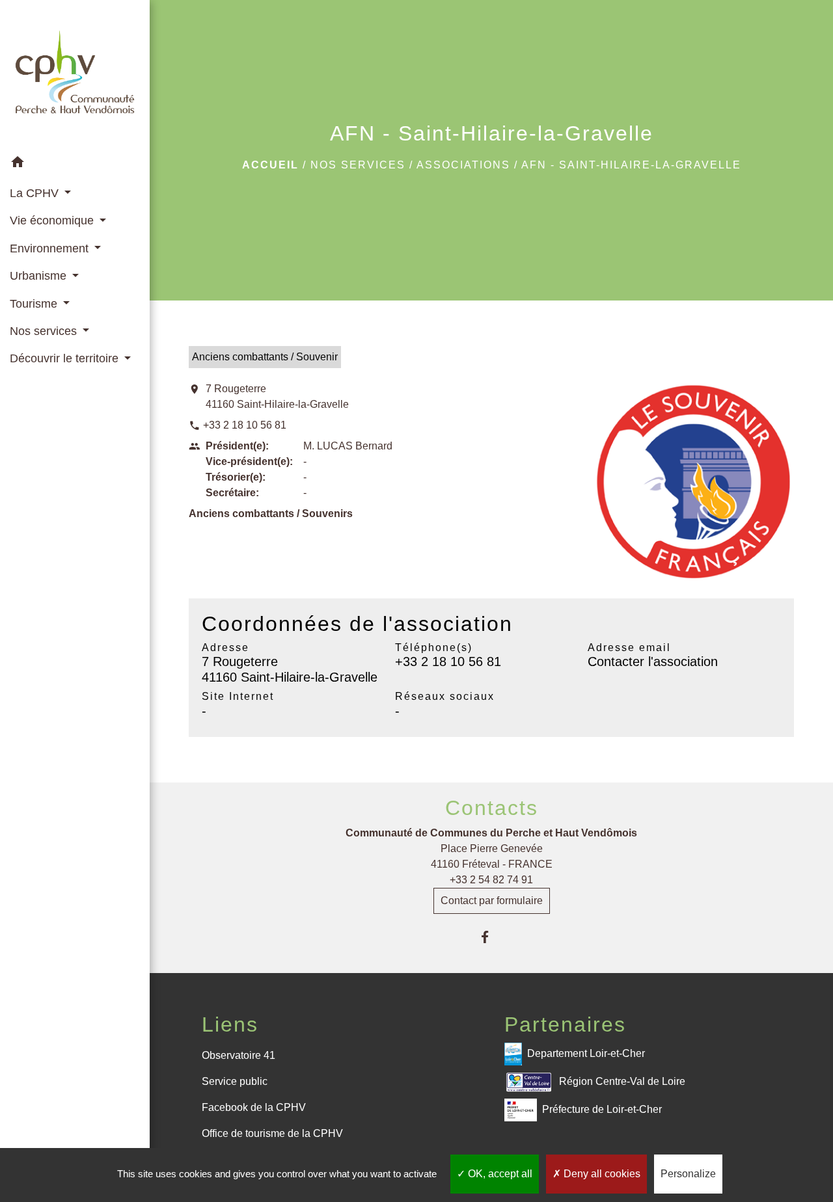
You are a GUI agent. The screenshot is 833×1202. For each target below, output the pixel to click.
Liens (230, 1024)
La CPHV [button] (36, 193)
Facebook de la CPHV (254, 1107)
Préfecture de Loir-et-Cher (602, 1108)
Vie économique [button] (53, 220)
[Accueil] (75, 74)
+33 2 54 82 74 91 (491, 879)
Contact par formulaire (492, 900)
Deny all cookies (600, 1173)
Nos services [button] (45, 331)
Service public (234, 1081)
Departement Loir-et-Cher (586, 1052)
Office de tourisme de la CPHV (272, 1133)
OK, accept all (498, 1173)
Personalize (688, 1173)
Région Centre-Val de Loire (622, 1080)
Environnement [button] (51, 248)
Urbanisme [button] (40, 275)
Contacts (491, 808)
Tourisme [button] (35, 303)
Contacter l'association (653, 661)
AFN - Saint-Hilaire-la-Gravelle (631, 164)
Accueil (270, 164)
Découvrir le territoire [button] (66, 358)
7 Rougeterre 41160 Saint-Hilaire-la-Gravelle (277, 396)
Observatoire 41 (238, 1055)
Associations (463, 164)
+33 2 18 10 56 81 (244, 425)
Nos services (357, 164)
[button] (75, 164)
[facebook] (492, 937)
